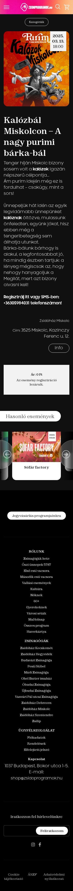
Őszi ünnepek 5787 (36, 565)
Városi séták (36, 613)
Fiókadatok (36, 737)
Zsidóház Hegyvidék (36, 654)
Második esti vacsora (36, 577)
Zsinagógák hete (36, 558)
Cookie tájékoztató (13, 876)
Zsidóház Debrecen (36, 703)
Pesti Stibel (36, 666)
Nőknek (36, 595)
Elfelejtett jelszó (36, 750)
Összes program (36, 625)
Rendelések (36, 744)
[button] (7, 454)
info (59, 348)
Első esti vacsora (36, 571)
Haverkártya (36, 632)
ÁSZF (32, 874)
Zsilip (36, 721)
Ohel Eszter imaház (36, 678)
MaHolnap (36, 619)
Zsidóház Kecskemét (36, 648)
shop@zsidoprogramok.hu (36, 778)
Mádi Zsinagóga (36, 672)
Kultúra (36, 589)
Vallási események (36, 583)
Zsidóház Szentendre (36, 715)
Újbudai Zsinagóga (36, 691)
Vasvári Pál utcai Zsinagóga (36, 697)
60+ (36, 601)
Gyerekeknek (36, 607)
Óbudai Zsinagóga (36, 684)
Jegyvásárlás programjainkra (36, 516)
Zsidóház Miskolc (36, 709)
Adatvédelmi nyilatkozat (54, 876)
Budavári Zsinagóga (36, 660)
